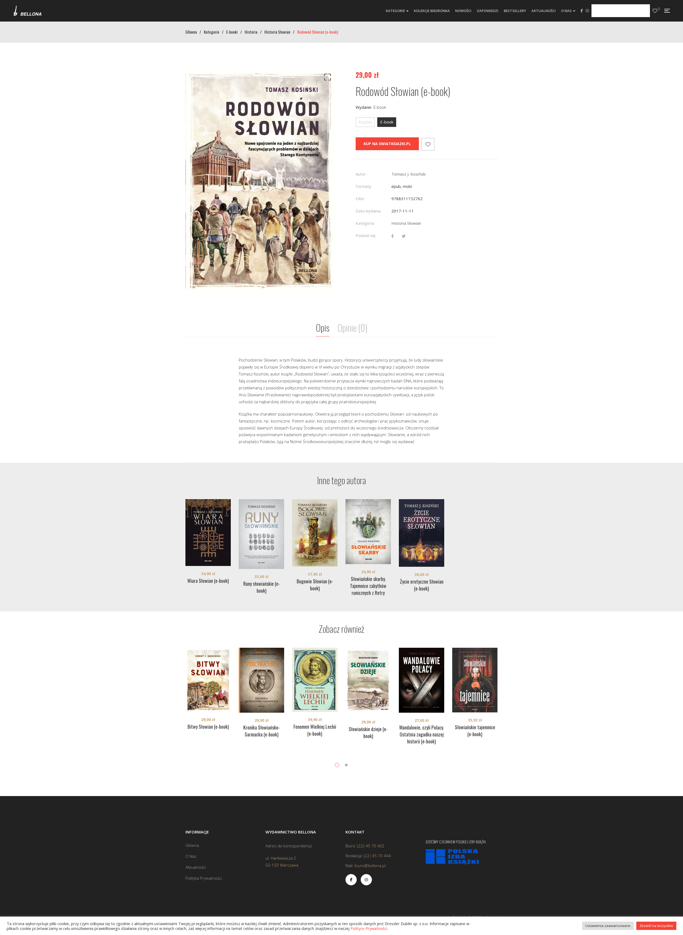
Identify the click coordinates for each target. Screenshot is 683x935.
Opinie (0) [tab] (352, 327)
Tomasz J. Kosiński (408, 174)
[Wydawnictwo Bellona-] (27, 10)
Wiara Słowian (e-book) (208, 580)
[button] (326, 78)
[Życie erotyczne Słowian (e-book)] (421, 533)
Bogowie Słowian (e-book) (315, 585)
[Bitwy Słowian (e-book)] (208, 680)
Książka (365, 122)
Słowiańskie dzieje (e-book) (368, 732)
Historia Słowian (406, 223)
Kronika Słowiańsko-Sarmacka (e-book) (261, 731)
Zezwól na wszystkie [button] (656, 925)
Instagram (587, 11)
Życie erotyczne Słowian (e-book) (421, 585)
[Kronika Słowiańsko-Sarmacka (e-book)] (261, 680)
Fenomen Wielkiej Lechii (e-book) (314, 730)
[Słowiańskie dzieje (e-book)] (368, 681)
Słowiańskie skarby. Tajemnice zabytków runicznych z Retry (368, 585)
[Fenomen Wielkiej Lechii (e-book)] (314, 680)
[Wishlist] (655, 10)
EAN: (360, 198)
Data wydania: (368, 211)
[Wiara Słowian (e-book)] (208, 532)
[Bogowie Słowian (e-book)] (314, 533)
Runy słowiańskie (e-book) (261, 587)
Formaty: (364, 186)
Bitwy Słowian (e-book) (208, 726)
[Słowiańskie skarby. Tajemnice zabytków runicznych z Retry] (368, 531)
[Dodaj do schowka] (428, 144)
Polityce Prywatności (369, 928)
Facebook (582, 11)
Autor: (361, 174)
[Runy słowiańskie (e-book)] (261, 534)
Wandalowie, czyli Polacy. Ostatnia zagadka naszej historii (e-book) (421, 734)
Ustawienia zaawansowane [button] (607, 925)
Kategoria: (365, 223)
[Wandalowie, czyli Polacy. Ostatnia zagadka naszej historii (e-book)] (421, 680)
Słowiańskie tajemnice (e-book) (475, 731)
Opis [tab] (322, 327)
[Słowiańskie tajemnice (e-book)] (475, 680)
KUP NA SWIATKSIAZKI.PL (387, 143)
